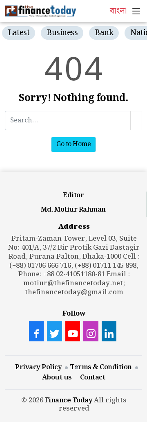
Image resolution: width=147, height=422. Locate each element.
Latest (18, 33)
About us (57, 377)
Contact (92, 377)
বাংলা (118, 11)
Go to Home (73, 144)
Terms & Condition (101, 367)
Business (62, 33)
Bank (104, 33)
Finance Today (69, 400)
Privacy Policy (38, 367)
